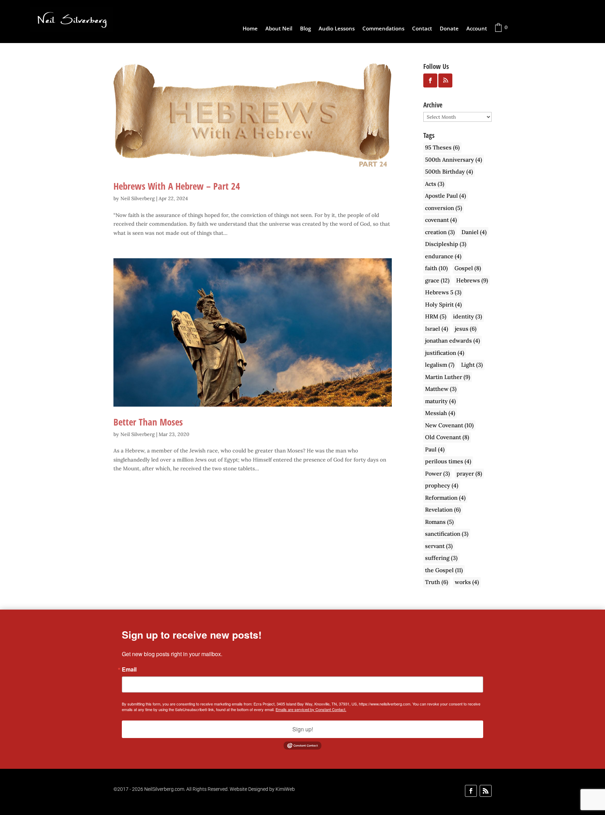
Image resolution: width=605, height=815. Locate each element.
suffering (441, 557)
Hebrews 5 (443, 292)
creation (440, 232)
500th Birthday (449, 171)
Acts (434, 183)
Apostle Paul (445, 195)
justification (444, 352)
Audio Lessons (337, 29)
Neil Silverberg (137, 198)
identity (467, 316)
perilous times (448, 461)
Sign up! (302, 729)
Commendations (383, 29)
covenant (441, 219)
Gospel (467, 268)
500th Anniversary (453, 159)
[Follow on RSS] (486, 791)
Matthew (441, 388)
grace (437, 280)
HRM (435, 316)
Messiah (440, 412)
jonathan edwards (452, 340)
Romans (439, 521)
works (467, 581)
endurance (443, 256)
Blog (305, 29)
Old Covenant (447, 437)
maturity (440, 401)
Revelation (443, 509)
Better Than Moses (148, 421)
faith (436, 268)
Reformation (445, 497)
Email (129, 669)
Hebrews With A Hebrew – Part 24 (176, 186)
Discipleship (445, 243)
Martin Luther (447, 376)
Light (472, 364)
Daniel (474, 232)
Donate (449, 29)
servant (439, 545)
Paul (435, 449)
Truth (436, 581)
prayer (469, 473)
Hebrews (472, 280)
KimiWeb (285, 789)
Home (250, 29)
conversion (443, 207)
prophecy (441, 485)
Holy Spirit (443, 304)
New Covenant (449, 425)
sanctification (446, 533)
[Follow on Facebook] (471, 791)
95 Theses (442, 147)
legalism (439, 364)
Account (476, 29)
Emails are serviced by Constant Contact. (311, 709)
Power (437, 473)
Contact (422, 29)
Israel (436, 328)
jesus (466, 328)
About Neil (278, 29)
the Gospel (444, 570)
